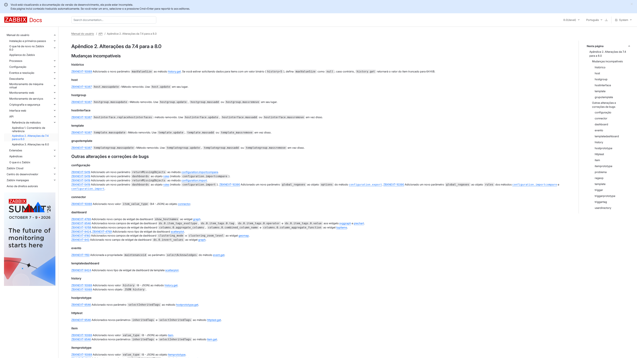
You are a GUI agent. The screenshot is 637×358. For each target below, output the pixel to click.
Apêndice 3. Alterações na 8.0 (30, 144)
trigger (599, 190)
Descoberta (16, 78)
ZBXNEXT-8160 (80, 235)
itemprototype (603, 166)
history (599, 142)
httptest (599, 154)
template (600, 91)
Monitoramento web (21, 92)
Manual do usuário (18, 35)
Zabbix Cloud (15, 168)
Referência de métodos (26, 122)
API (11, 116)
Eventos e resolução (21, 72)
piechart (359, 223)
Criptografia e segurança (24, 104)
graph (196, 219)
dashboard (601, 124)
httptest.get (214, 320)
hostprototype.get (187, 304)
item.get (212, 339)
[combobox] (114, 20)
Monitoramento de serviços (26, 98)
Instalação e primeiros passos (27, 41)
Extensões (15, 150)
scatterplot (177, 231)
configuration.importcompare (199, 172)
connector (601, 118)
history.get (174, 71)
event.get (218, 255)
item (597, 160)
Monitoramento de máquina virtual (26, 85)
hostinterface (603, 85)
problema (601, 172)
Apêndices (15, 156)
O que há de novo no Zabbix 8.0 (26, 48)
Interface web (17, 110)
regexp (599, 178)
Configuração (17, 66)
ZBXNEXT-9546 (81, 223)
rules (166, 176)
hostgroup (601, 79)
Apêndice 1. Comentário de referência (28, 129)
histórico (600, 67)
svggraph (345, 223)
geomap (244, 235)
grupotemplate (604, 97)
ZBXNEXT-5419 (80, 172)
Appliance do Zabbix (22, 55)
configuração (603, 112)
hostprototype (603, 148)
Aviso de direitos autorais (22, 186)
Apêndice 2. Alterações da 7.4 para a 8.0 (30, 137)
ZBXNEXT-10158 (81, 227)
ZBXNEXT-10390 (229, 184)
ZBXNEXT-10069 (81, 71)
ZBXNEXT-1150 (80, 255)
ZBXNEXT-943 (80, 239)
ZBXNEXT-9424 (81, 231)
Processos (15, 60)
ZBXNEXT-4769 (81, 219)
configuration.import (194, 180)
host (597, 73)
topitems (341, 227)
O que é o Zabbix (19, 162)
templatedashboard (607, 136)
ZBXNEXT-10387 (81, 86)
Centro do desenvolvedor (22, 174)
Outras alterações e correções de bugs (604, 104)
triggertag (601, 202)
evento (599, 130)
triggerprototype (605, 196)
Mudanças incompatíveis (607, 61)
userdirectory (603, 207)
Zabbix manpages (18, 180)
